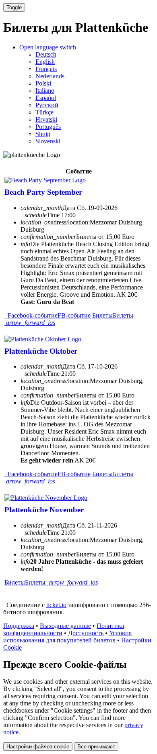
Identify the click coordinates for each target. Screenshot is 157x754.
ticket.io (56, 604)
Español (45, 97)
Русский (46, 105)
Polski (43, 83)
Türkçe (44, 112)
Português (48, 126)
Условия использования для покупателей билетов (67, 637)
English (45, 61)
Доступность (85, 633)
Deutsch (45, 54)
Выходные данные (65, 625)
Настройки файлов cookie (37, 747)
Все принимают (96, 747)
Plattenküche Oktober (40, 351)
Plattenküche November (44, 509)
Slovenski (47, 141)
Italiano (44, 90)
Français (46, 68)
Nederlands (49, 76)
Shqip (42, 133)
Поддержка (18, 625)
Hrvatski (46, 119)
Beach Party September (43, 192)
